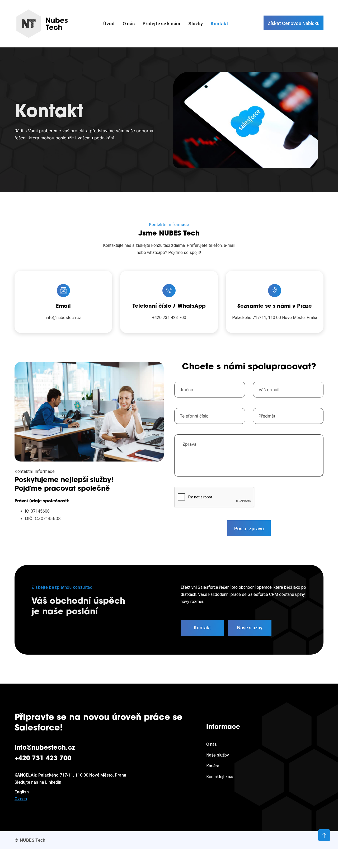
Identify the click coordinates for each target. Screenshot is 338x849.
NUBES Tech (32, 840)
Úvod (109, 23)
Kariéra (212, 765)
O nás (129, 23)
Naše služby (217, 755)
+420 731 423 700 (169, 317)
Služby (195, 23)
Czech (21, 798)
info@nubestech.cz (63, 317)
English (22, 791)
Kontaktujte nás (220, 776)
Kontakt (219, 23)
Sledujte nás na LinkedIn (38, 781)
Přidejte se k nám (161, 23)
